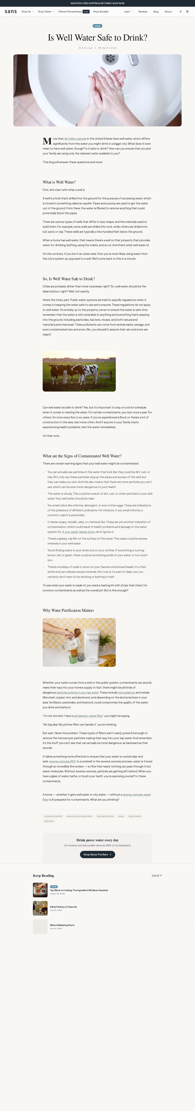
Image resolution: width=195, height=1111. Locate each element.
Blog (156, 11)
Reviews (142, 11)
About (168, 11)
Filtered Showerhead (73, 11)
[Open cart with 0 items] (187, 11)
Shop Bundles (101, 11)
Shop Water (44, 11)
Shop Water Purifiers (96, 854)
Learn (127, 11)
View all (155, 875)
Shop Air (26, 11)
